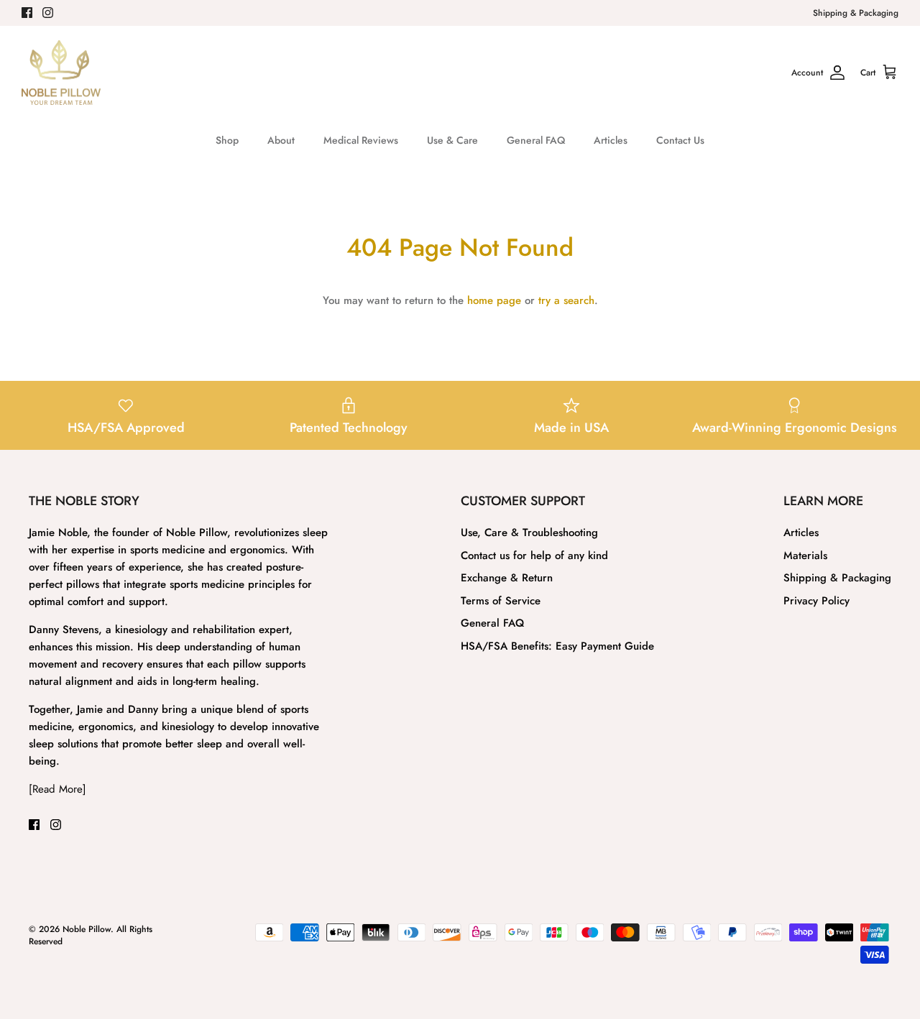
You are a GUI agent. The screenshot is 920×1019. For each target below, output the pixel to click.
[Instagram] (47, 12)
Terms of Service (500, 601)
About (281, 140)
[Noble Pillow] (61, 73)
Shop (227, 140)
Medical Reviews (360, 140)
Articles (610, 140)
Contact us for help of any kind (534, 555)
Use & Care (452, 140)
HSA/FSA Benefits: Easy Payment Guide (557, 646)
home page (494, 300)
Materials (805, 555)
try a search (566, 300)
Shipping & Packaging (855, 12)
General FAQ (536, 140)
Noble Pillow (87, 929)
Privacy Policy (816, 601)
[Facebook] (27, 12)
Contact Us (680, 140)
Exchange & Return (507, 578)
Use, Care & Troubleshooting (529, 532)
